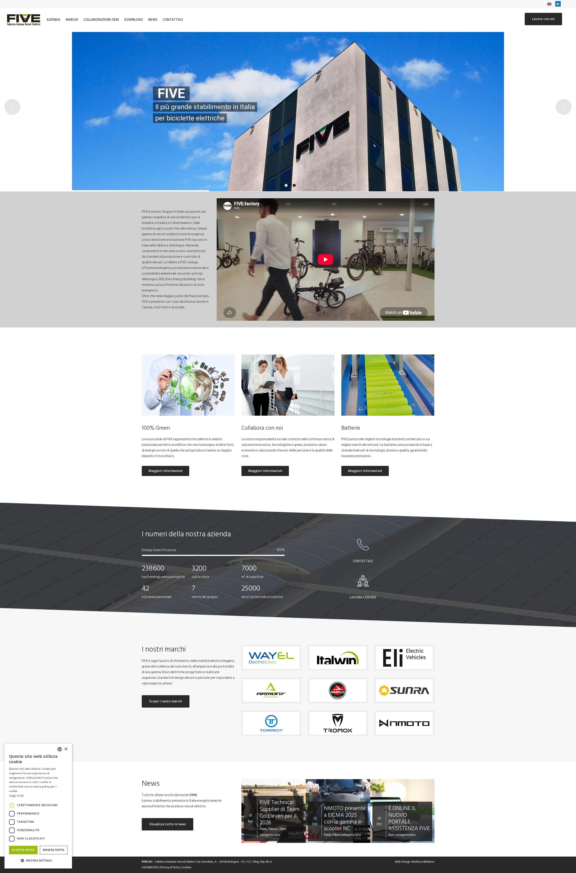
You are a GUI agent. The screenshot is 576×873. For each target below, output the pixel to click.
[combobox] (59, 749)
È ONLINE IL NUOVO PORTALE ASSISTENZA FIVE (409, 818)
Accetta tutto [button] (23, 850)
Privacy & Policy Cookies (175, 867)
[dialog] (38, 806)
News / (274, 829)
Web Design (402, 861)
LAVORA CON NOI (363, 597)
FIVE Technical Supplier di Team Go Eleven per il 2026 (279, 812)
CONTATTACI (363, 561)
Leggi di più (16, 795)
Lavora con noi (543, 19)
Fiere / (264, 829)
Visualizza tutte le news (167, 824)
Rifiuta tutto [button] (53, 850)
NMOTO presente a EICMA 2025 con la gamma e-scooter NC (344, 818)
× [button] (66, 749)
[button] (38, 860)
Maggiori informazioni (165, 471)
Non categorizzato (273, 832)
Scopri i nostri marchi (165, 701)
